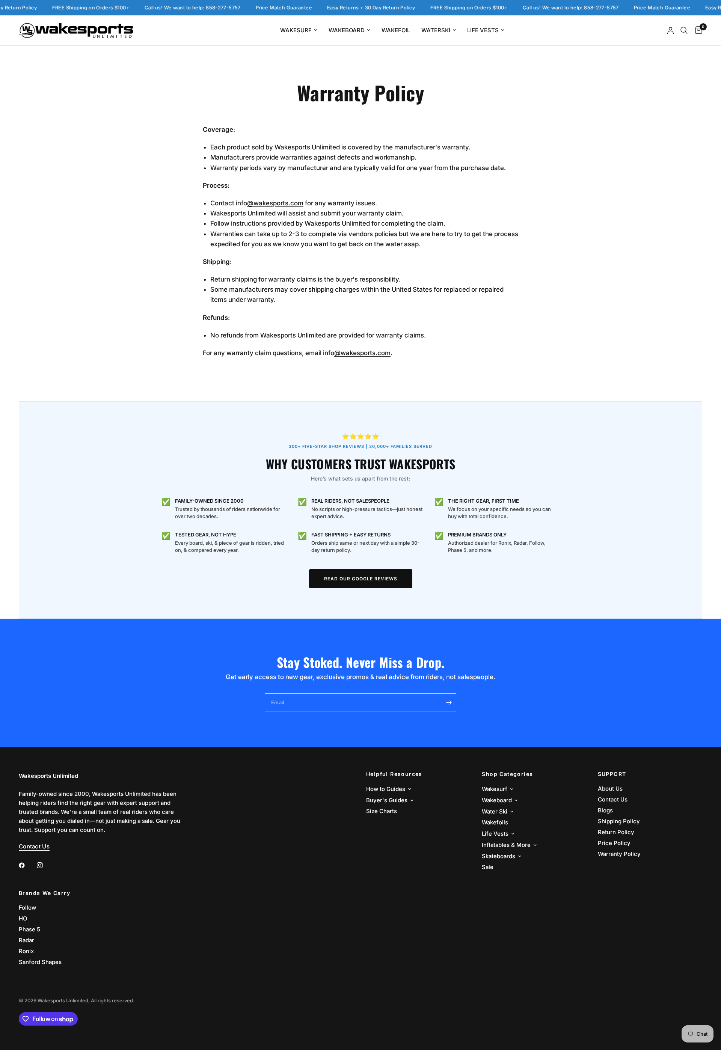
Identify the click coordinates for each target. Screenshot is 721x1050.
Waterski (435, 30)
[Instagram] (45, 865)
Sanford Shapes (40, 962)
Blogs (605, 810)
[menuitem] (299, 30)
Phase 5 (29, 929)
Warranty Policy (619, 853)
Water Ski (494, 811)
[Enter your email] (448, 702)
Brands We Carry (44, 893)
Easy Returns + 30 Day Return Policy (358, 7)
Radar (26, 940)
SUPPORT (612, 774)
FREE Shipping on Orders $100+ (77, 7)
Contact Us (612, 799)
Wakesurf (296, 30)
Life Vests (483, 30)
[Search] (684, 30)
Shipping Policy (619, 821)
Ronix (26, 951)
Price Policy (614, 843)
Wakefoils (495, 822)
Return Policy (616, 832)
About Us (610, 788)
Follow (27, 907)
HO (23, 918)
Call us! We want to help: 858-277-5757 (179, 7)
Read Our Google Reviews (360, 578)
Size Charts (381, 811)
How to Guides (385, 788)
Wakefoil (396, 30)
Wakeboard (347, 30)
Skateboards (498, 856)
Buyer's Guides (386, 800)
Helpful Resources (394, 774)
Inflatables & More (506, 844)
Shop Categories (507, 774)
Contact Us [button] (34, 846)
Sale (487, 867)
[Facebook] (27, 865)
